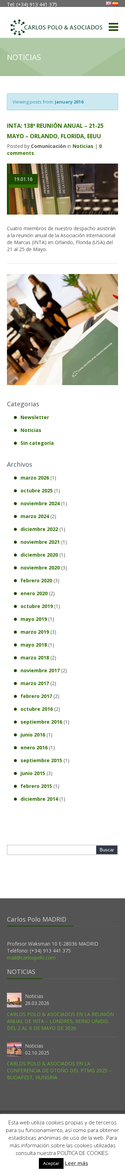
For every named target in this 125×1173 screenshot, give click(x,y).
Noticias (83, 146)
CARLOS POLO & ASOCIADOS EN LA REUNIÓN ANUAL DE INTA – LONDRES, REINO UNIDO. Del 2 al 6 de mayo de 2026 (60, 1021)
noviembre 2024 (40, 503)
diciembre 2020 (39, 554)
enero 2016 (34, 747)
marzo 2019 (34, 632)
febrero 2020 (36, 580)
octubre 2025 (36, 490)
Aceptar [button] (51, 1163)
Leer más (76, 1162)
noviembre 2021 (40, 542)
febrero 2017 (36, 696)
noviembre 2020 (40, 567)
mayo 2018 (33, 644)
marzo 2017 (34, 683)
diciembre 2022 (39, 529)
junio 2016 (32, 734)
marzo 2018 (34, 657)
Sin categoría (37, 443)
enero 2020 (34, 593)
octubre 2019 (36, 606)
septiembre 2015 (41, 760)
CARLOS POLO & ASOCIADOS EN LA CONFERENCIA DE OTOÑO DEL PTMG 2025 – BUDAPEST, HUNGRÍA (59, 1070)
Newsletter (34, 417)
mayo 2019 (33, 619)
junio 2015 (32, 773)
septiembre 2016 (41, 721)
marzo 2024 (34, 516)
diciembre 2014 (39, 799)
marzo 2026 (34, 477)
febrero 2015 (36, 786)
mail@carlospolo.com (31, 957)
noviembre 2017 (40, 670)
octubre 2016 (36, 709)
